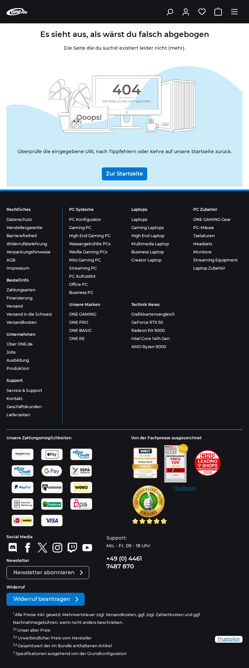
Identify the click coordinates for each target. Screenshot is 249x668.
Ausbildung (17, 360)
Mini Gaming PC (85, 260)
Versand (14, 306)
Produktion (17, 368)
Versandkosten (21, 322)
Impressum (18, 268)
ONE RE (77, 338)
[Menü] (234, 11)
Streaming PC (83, 268)
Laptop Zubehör (209, 268)
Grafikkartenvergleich (153, 314)
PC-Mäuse (203, 227)
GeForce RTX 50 (147, 322)
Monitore (202, 251)
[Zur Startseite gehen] (16, 11)
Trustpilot (184, 488)
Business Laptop (147, 251)
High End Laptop (147, 235)
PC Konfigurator (85, 219)
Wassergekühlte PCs (90, 243)
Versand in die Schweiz (29, 314)
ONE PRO (78, 322)
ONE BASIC (80, 330)
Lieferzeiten (18, 414)
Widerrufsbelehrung (26, 243)
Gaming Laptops (147, 227)
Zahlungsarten (20, 289)
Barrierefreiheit (21, 235)
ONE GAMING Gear (212, 219)
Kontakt (14, 398)
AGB (10, 260)
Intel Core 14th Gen (150, 338)
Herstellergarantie (24, 227)
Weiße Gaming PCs (88, 251)
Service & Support (24, 390)
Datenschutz (19, 219)
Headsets (202, 243)
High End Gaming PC (90, 235)
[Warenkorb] (218, 11)
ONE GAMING (82, 314)
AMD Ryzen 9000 (148, 346)
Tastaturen (204, 235)
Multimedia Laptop (150, 243)
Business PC (81, 292)
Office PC (78, 284)
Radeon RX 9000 (148, 330)
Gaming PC (80, 227)
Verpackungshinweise (28, 251)
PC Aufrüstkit (82, 276)
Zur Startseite (124, 174)
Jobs (11, 352)
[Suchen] (169, 11)
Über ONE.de (19, 344)
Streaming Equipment (215, 260)
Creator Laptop (146, 260)
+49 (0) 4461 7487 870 (124, 562)
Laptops (139, 219)
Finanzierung (19, 298)
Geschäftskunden (24, 406)
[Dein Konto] (186, 11)
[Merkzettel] (202, 11)
